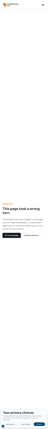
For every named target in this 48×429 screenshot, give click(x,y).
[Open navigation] (42, 4)
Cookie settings (25, 424)
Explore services (31, 235)
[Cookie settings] (2, 426)
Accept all (39, 424)
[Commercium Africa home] (10, 5)
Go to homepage (12, 235)
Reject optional (10, 424)
